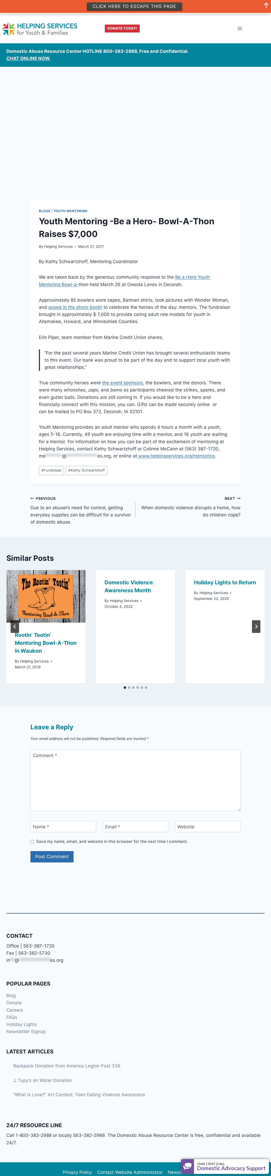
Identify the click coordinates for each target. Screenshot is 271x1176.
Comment (45, 755)
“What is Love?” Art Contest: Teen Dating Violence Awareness (79, 1094)
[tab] (125, 687)
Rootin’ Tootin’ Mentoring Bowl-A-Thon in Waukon (45, 643)
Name (41, 826)
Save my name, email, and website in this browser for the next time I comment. (112, 841)
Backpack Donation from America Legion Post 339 (66, 1065)
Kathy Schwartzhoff (86, 470)
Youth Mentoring (71, 211)
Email (112, 826)
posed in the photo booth (75, 307)
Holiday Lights (21, 1024)
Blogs (45, 211)
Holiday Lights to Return (225, 582)
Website (186, 826)
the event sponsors (122, 382)
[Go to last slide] (15, 626)
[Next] (256, 626)
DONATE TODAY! (122, 28)
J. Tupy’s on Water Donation (42, 1080)
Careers (14, 1010)
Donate (14, 1002)
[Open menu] (240, 29)
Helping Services (58, 246)
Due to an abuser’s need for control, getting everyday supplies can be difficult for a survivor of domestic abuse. (80, 510)
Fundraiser (51, 470)
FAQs (11, 1017)
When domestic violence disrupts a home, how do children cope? (191, 506)
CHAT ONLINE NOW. (28, 58)
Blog (11, 995)
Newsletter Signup (26, 1031)
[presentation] (45, 596)
